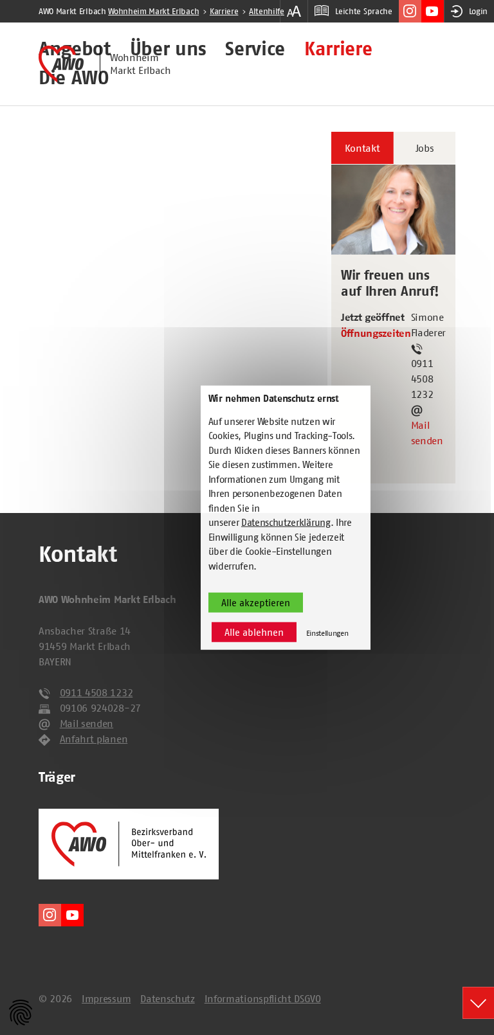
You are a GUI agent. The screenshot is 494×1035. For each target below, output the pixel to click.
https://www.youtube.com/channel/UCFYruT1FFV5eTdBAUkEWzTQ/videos (432, 11)
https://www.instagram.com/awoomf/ (410, 11)
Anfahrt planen (94, 738)
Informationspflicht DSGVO (263, 998)
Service (255, 49)
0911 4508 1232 (96, 692)
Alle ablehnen (254, 632)
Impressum (106, 998)
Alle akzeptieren (255, 602)
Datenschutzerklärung (286, 522)
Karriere (338, 49)
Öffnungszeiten (376, 333)
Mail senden (427, 432)
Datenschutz (167, 998)
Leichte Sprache (363, 11)
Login (478, 11)
